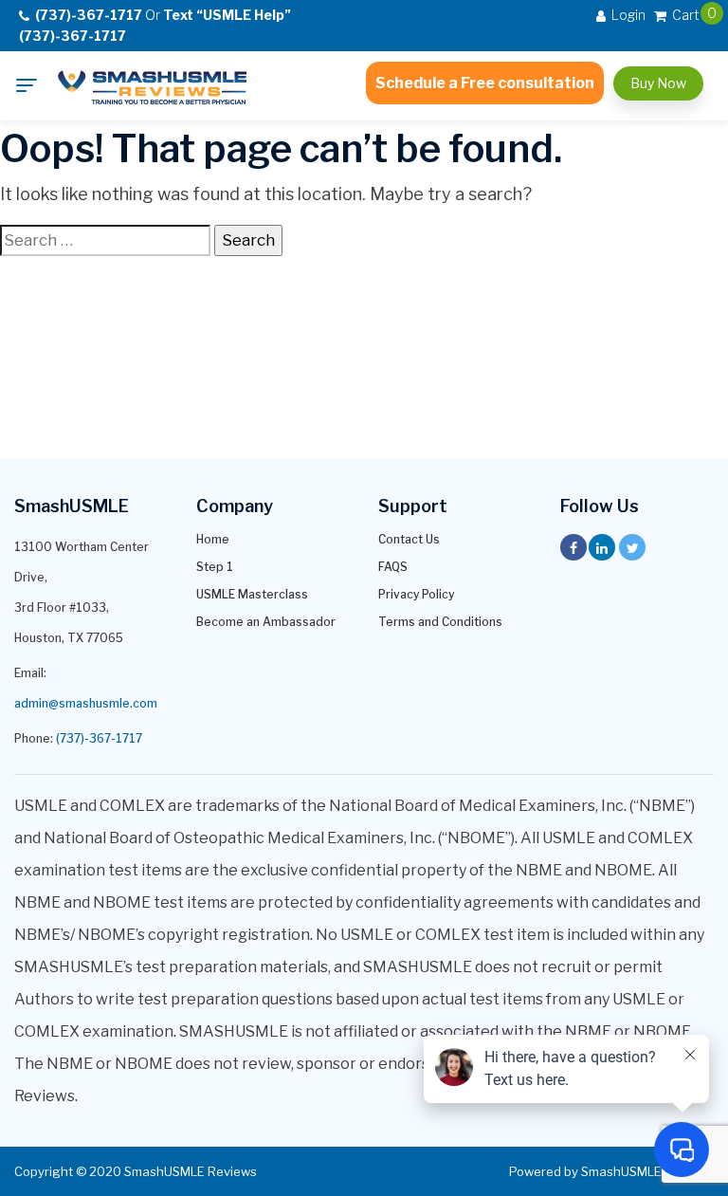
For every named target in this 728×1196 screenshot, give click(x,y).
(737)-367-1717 (99, 738)
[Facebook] (573, 547)
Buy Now (658, 83)
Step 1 (214, 567)
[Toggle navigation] (26, 85)
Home (212, 539)
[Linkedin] (602, 547)
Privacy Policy (416, 594)
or (155, 25)
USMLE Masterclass (252, 594)
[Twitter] (632, 547)
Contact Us (409, 539)
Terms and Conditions (440, 622)
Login (627, 15)
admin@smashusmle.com (85, 703)
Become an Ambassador (266, 622)
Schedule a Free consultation (484, 83)
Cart (684, 14)
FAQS (393, 567)
